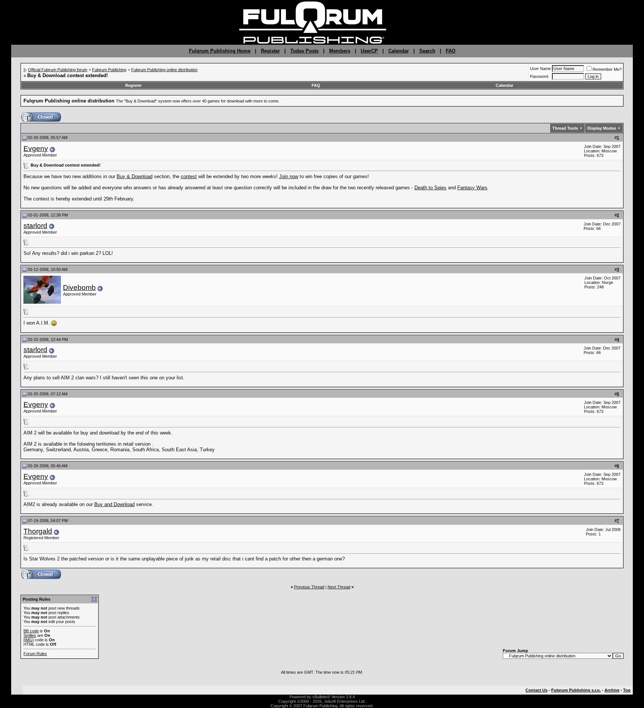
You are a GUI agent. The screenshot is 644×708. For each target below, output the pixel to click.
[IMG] (28, 640)
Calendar (398, 51)
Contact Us (536, 690)
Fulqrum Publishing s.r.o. (576, 690)
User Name (540, 68)
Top (627, 690)
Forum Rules (35, 653)
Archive (611, 690)
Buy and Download (114, 504)
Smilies (29, 635)
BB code (31, 631)
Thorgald (37, 531)
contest (189, 176)
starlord (35, 226)
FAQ (450, 51)
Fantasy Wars (472, 187)
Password (539, 76)
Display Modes (601, 128)
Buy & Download (134, 176)
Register (270, 51)
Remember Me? (607, 69)
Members (339, 51)
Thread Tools (565, 128)
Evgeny (35, 148)
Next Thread (339, 587)
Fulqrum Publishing (109, 69)
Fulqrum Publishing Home (219, 51)
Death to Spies (430, 187)
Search (427, 51)
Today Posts (304, 51)
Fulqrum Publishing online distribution (164, 69)
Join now (288, 176)
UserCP (369, 51)
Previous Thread (309, 587)
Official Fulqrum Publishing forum (57, 69)
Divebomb (79, 287)
